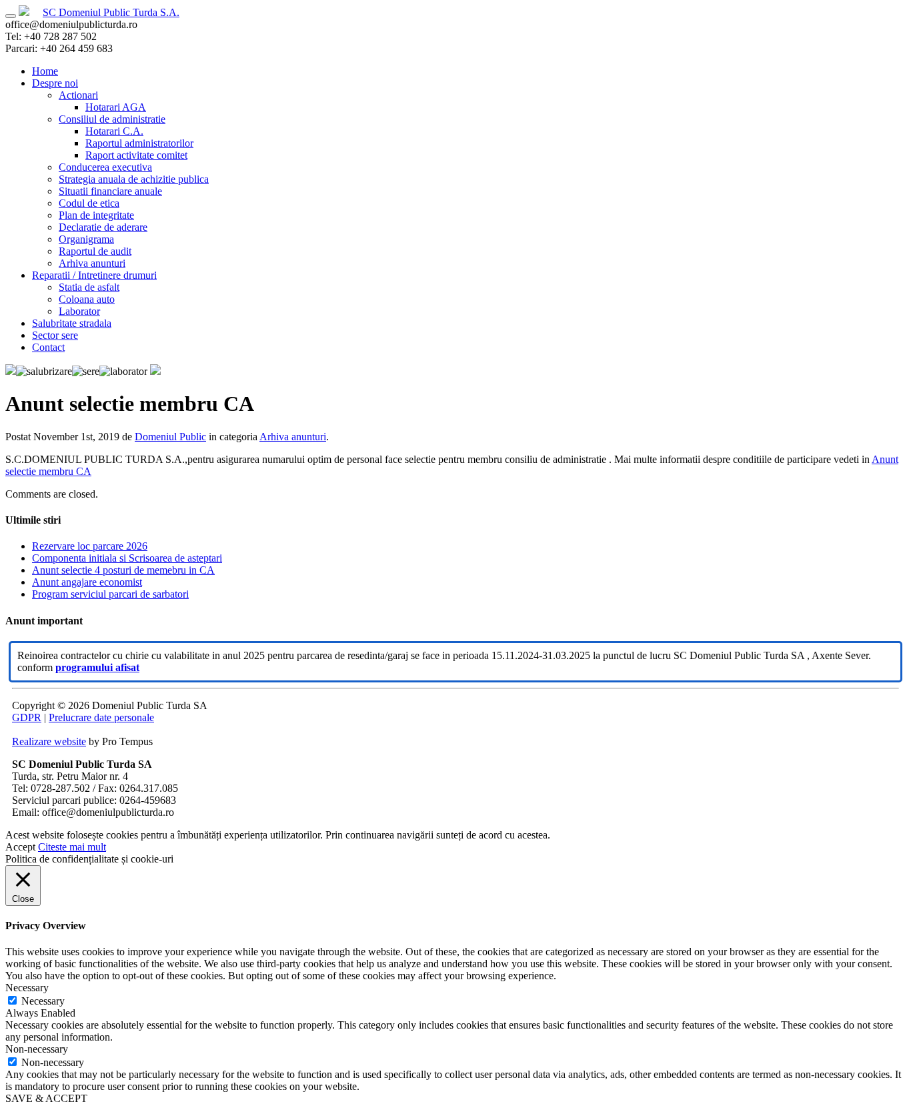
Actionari (78, 95)
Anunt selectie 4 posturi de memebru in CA (123, 570)
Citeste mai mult (72, 847)
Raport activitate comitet (136, 155)
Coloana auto (87, 299)
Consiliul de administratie (112, 119)
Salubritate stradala (71, 323)
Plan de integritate (96, 215)
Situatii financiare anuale (110, 191)
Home (45, 71)
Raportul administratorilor (139, 143)
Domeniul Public (170, 436)
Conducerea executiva (105, 167)
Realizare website (49, 741)
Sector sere (55, 335)
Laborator (79, 311)
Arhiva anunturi (92, 263)
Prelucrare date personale (101, 717)
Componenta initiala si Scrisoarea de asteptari (127, 558)
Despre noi (55, 83)
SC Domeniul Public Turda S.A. (111, 12)
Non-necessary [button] (36, 1049)
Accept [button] (20, 847)
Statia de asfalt (89, 287)
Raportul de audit (95, 251)
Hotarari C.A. (114, 131)
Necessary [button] (27, 987)
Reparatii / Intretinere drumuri (94, 275)
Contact (48, 347)
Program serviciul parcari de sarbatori (110, 594)
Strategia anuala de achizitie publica (134, 179)
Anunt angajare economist (87, 582)
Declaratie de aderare (103, 227)
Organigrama (86, 239)
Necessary (43, 1001)
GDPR (26, 717)
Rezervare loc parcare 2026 (89, 546)
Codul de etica (89, 203)
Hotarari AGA (115, 107)
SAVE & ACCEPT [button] (46, 1098)
